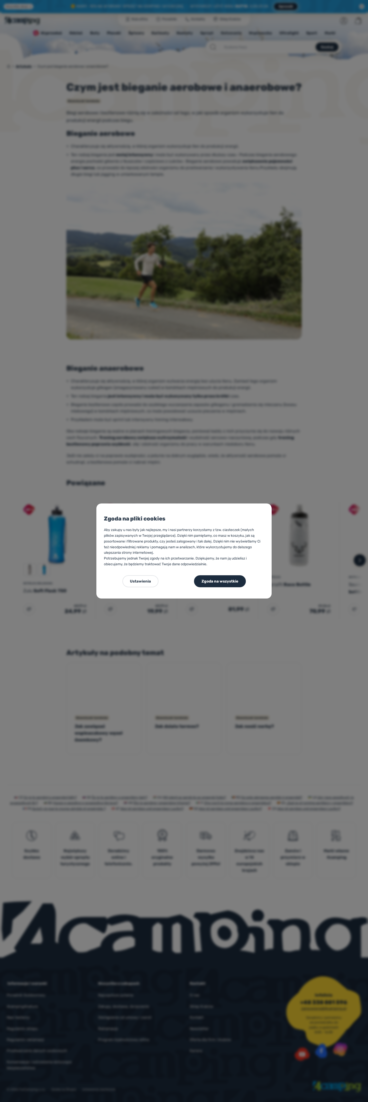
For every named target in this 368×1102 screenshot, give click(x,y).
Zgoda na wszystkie (220, 581)
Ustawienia (140, 581)
